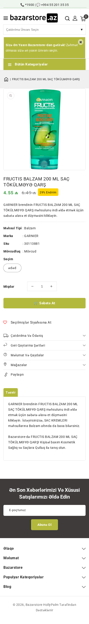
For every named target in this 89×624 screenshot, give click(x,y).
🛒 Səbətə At (44, 303)
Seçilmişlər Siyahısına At (31, 322)
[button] (5, 19)
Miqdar (8, 286)
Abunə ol (44, 525)
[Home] (7, 79)
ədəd (12, 268)
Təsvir (11, 392)
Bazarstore (34, 605)
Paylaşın (17, 374)
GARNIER (31, 236)
